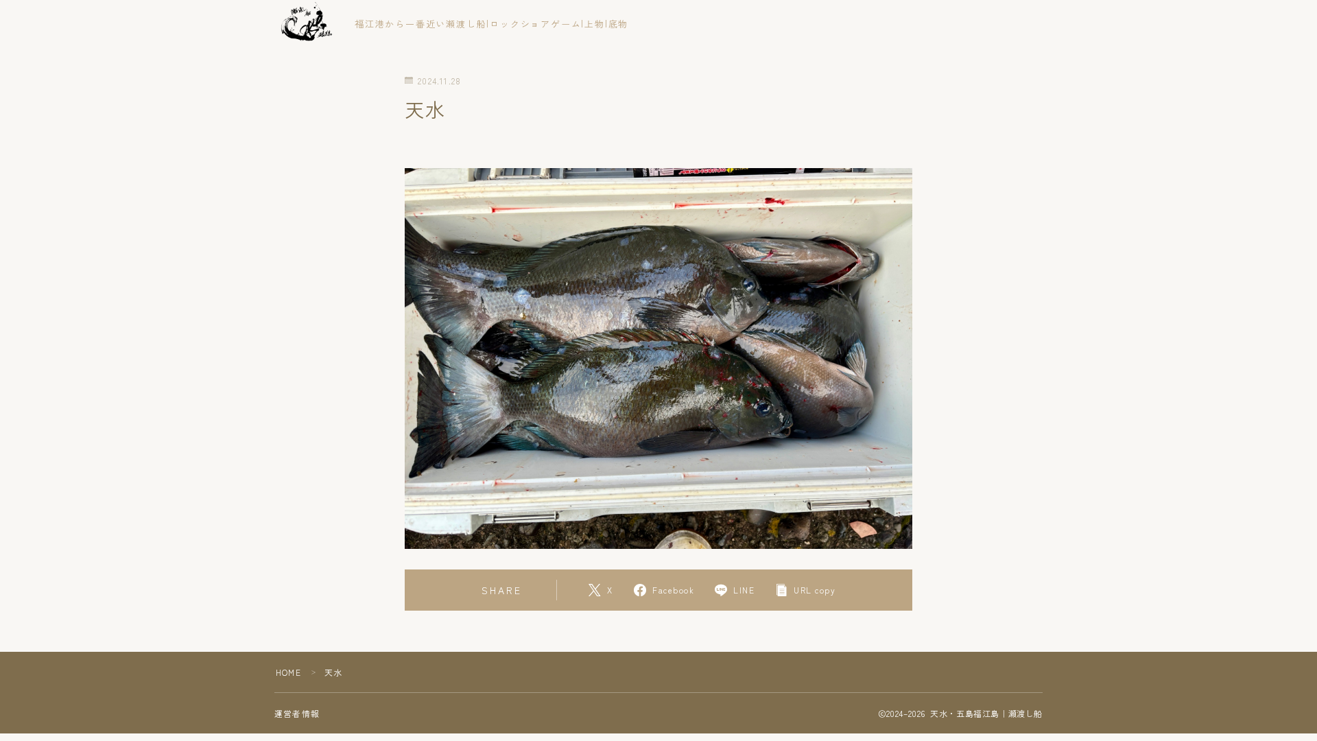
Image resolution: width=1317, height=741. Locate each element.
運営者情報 (297, 713)
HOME (288, 672)
